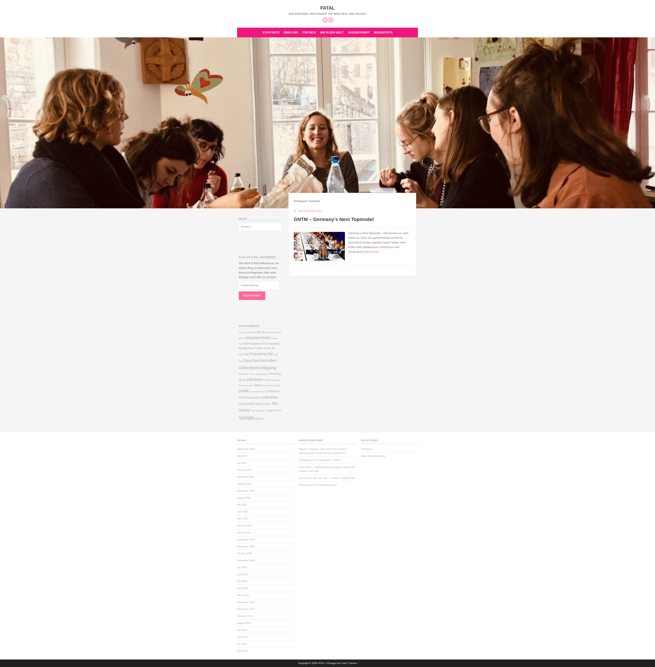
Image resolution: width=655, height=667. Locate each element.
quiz (251, 392)
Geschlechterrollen (259, 360)
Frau (251, 348)
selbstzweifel (246, 403)
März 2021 (243, 518)
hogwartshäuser (262, 374)
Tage (253, 411)
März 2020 (243, 595)
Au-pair (242, 332)
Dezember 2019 (245, 602)
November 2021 (245, 476)
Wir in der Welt (332, 32)
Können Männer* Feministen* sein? (318, 485)
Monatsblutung (268, 385)
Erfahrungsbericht (254, 343)
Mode (257, 385)
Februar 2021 (244, 525)
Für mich (309, 32)
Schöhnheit (272, 391)
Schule (262, 392)
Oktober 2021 (244, 483)
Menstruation (248, 385)
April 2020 (242, 588)
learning (273, 380)
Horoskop (275, 373)
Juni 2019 (242, 637)
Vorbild (246, 418)
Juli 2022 (242, 463)
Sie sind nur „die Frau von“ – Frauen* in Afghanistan (327, 478)
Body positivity (275, 332)
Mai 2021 (242, 504)
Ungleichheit (273, 410)
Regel (256, 392)
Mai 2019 (242, 643)
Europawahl (272, 343)
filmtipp (243, 348)
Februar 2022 (244, 470)
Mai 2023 (242, 456)
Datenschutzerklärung (373, 456)
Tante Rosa (260, 411)
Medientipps (383, 32)
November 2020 (245, 546)
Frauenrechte (261, 354)
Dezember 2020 (245, 539)
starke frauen (263, 403)
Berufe (261, 332)
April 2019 (242, 650)
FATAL (327, 8)
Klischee (254, 379)
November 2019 (245, 609)
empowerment (258, 337)
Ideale (242, 379)
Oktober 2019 (244, 616)
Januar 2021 (244, 532)
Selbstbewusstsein (250, 397)
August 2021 (244, 497)
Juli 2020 (242, 567)
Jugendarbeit (359, 32)
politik (244, 391)
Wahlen (259, 418)
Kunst (266, 379)
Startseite (271, 32)
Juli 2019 (242, 630)
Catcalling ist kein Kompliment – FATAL (320, 460)
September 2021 (246, 490)
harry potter (244, 374)
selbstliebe (270, 397)
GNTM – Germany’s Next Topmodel (334, 219)
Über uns (291, 32)
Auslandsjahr (250, 332)
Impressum (367, 449)
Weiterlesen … (373, 251)
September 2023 (246, 449)
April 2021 (242, 511)
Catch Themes (349, 663)
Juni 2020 (242, 574)
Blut (267, 332)
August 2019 (244, 623)
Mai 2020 (242, 581)
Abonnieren (252, 295)
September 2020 (246, 560)
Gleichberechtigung (257, 367)
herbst (251, 374)
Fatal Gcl (316, 211)
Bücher (242, 338)
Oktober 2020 (244, 553)
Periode (277, 385)
